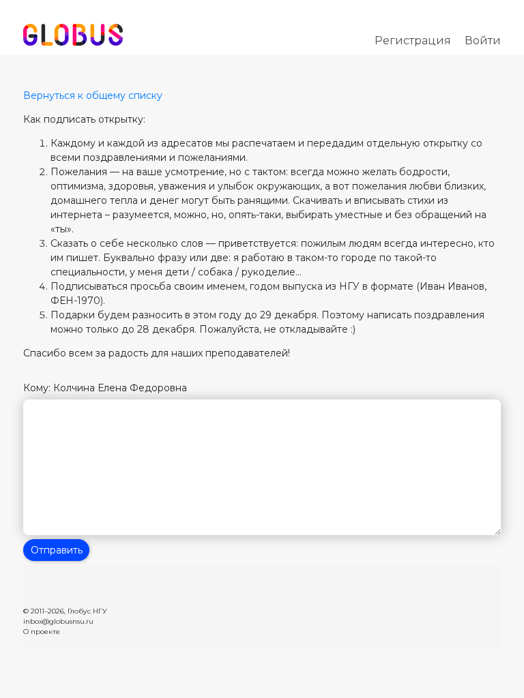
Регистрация (413, 40)
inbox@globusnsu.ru (58, 621)
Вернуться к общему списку (92, 95)
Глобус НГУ (87, 611)
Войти (483, 40)
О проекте (41, 631)
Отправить (57, 550)
